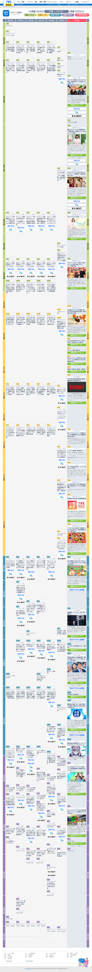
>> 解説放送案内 (29, 961)
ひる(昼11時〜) (43, 15)
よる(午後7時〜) (55, 15)
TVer (61, 82)
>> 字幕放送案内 (8, 961)
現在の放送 (82, 15)
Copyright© (27, 968)
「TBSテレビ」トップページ (9, 2)
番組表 (9, 5)
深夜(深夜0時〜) (68, 15)
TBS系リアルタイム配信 (76, 590)
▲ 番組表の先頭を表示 (83, 962)
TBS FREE (61, 79)
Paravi (76, 116)
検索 (21, 4)
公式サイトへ (76, 105)
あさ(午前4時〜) (30, 15)
